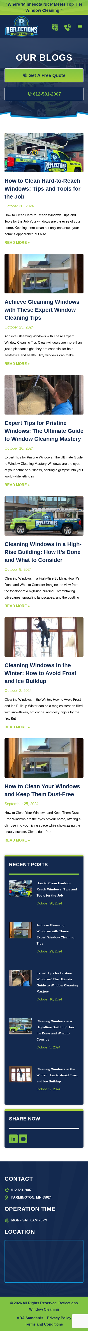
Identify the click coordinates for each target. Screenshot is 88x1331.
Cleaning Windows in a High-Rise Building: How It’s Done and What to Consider (43, 552)
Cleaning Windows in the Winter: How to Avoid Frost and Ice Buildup (40, 673)
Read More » (17, 243)
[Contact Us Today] (68, 27)
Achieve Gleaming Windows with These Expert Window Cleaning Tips (42, 310)
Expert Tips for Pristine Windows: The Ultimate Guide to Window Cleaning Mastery (44, 431)
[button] (79, 26)
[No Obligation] (55, 27)
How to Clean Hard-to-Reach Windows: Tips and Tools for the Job (43, 188)
